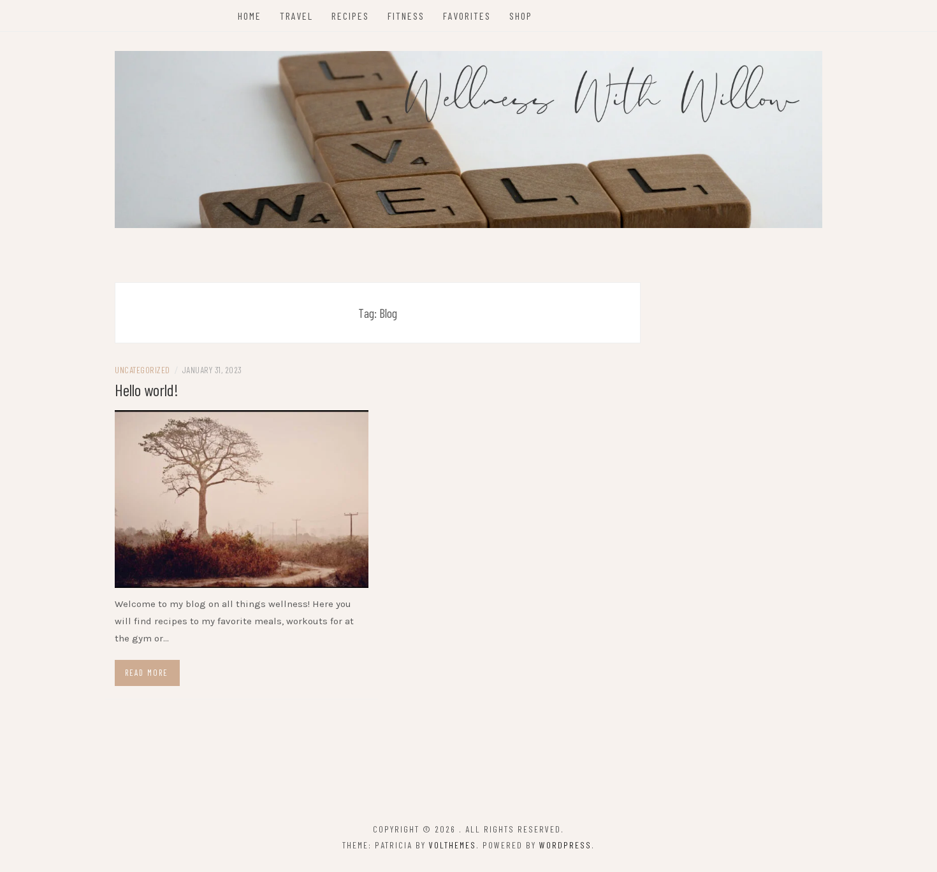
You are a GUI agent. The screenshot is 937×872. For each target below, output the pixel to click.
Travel (296, 16)
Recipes (350, 16)
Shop (520, 16)
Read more (146, 673)
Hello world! (146, 389)
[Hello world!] (241, 498)
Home (249, 16)
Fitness (406, 16)
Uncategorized (142, 369)
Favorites (467, 16)
